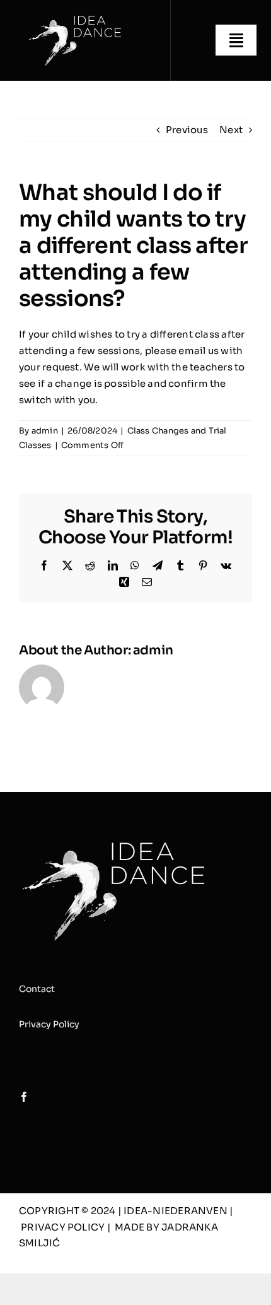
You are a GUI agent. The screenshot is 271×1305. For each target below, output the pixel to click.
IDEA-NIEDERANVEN (176, 1211)
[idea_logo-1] (75, 17)
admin (45, 430)
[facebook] (24, 1097)
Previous (187, 130)
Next (231, 130)
